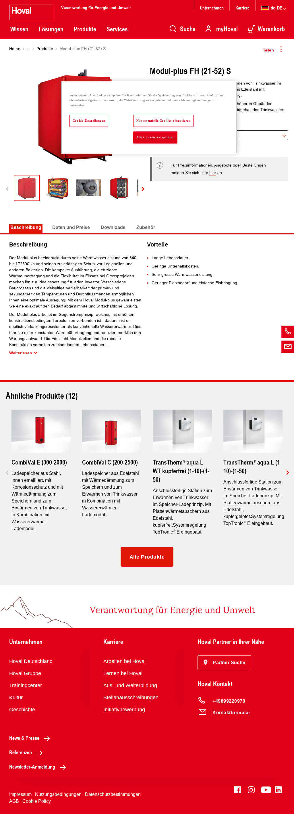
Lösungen (51, 29)
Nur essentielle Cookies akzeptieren (163, 120)
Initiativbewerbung (124, 709)
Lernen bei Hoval (122, 673)
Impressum (20, 794)
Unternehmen (212, 7)
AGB (14, 801)
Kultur (16, 697)
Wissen (19, 29)
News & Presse (24, 738)
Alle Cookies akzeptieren (155, 137)
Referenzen (20, 752)
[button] (224, 662)
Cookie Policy (36, 801)
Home (14, 48)
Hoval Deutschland (31, 661)
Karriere (242, 7)
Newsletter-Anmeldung (32, 766)
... (28, 48)
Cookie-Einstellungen (89, 120)
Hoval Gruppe (25, 673)
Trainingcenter (25, 685)
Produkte (85, 29)
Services (117, 29)
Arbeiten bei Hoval (124, 661)
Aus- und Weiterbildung (130, 685)
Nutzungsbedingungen (58, 794)
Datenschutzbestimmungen (113, 794)
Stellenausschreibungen (130, 697)
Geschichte (22, 709)
